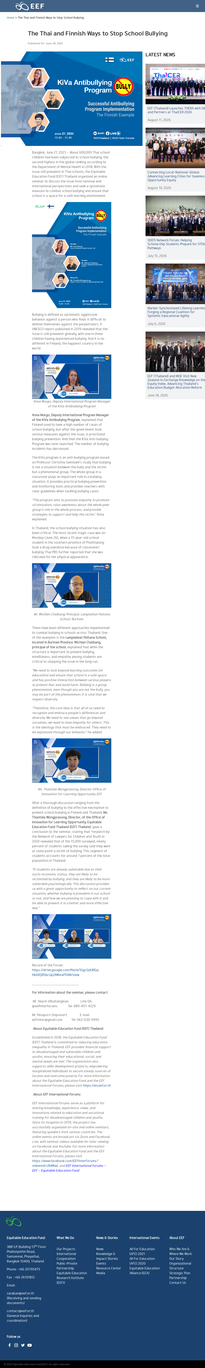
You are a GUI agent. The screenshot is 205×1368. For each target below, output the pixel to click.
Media (100, 1272)
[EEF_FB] (9, 1343)
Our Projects (66, 1248)
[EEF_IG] (16, 1343)
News (100, 1248)
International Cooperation (66, 1256)
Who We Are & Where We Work (180, 1251)
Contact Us (177, 1282)
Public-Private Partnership (67, 1266)
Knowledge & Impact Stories (107, 1256)
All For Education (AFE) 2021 (142, 1251)
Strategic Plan (179, 1272)
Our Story (176, 1258)
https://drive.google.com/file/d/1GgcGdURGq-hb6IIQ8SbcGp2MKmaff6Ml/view (66, 972)
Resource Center (108, 1268)
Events (101, 1263)
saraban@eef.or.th (20, 1293)
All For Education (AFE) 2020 (142, 1261)
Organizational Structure (180, 1266)
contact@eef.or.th (20, 1310)
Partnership (178, 1277)
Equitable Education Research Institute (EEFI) (72, 1277)
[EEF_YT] (29, 1343)
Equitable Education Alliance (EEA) (145, 1270)
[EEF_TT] (23, 1343)
